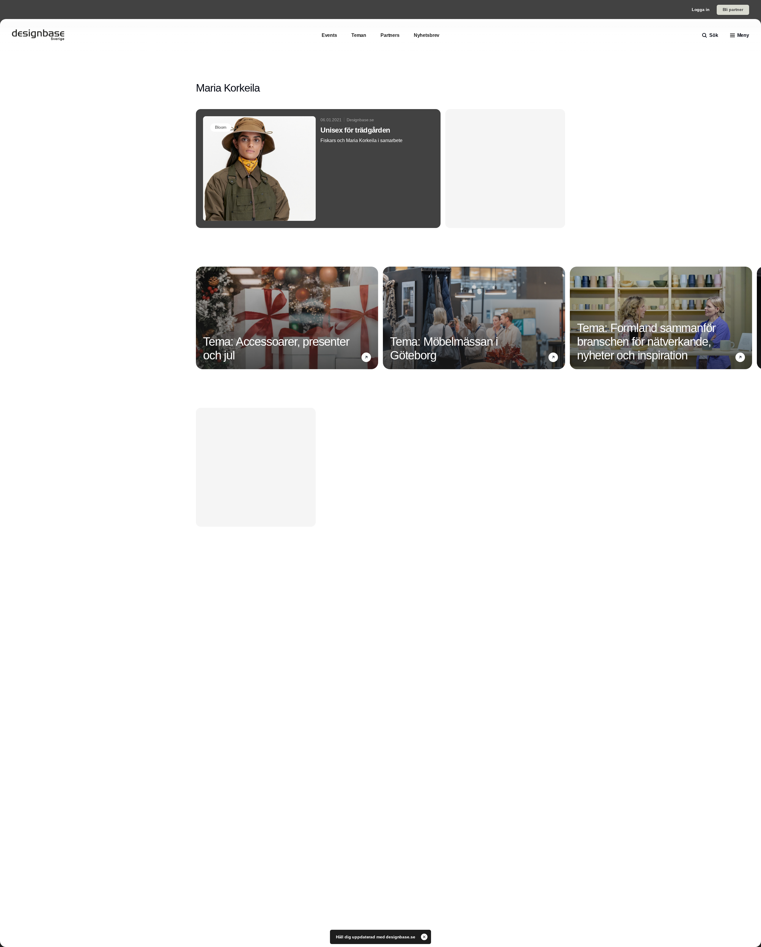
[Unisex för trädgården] (318, 168)
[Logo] (38, 35)
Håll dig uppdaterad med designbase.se (376, 937)
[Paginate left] (201, 318)
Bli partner (733, 9)
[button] (366, 357)
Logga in (701, 9)
